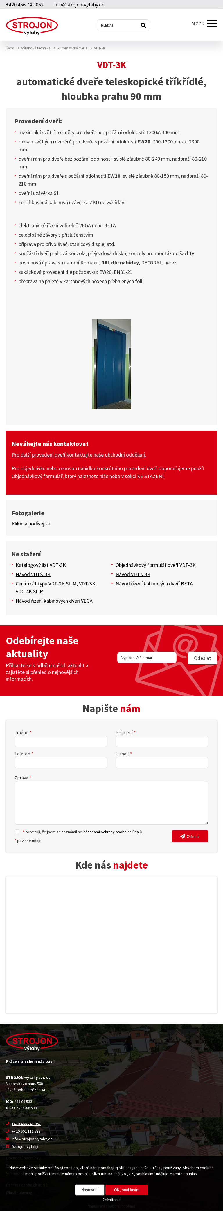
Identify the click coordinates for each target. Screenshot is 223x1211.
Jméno (21, 732)
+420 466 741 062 (25, 4)
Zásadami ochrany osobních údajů (113, 831)
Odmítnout (112, 1200)
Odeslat (193, 836)
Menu (197, 23)
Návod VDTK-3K (133, 574)
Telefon (22, 754)
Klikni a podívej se (31, 523)
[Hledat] (143, 25)
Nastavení (89, 1190)
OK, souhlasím (126, 1190)
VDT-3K (99, 48)
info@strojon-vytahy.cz (78, 4)
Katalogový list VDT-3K (41, 565)
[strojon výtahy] (32, 25)
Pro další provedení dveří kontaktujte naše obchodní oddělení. (79, 454)
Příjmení (124, 732)
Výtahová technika (36, 48)
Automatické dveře (72, 48)
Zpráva (21, 778)
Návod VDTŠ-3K (33, 574)
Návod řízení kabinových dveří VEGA (54, 600)
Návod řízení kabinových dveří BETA (154, 583)
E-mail (122, 754)
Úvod (10, 48)
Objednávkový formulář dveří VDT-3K (156, 565)
